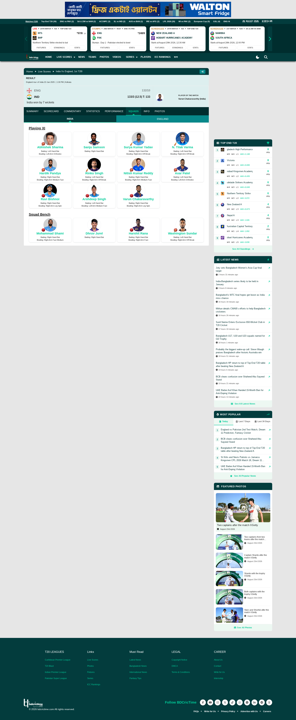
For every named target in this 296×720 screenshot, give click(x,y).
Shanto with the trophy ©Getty (254, 574)
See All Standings (241, 249)
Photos (104, 57)
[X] (225, 702)
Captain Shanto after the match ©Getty (255, 556)
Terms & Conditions (181, 672)
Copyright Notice (179, 660)
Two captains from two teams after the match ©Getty (254, 538)
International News (138, 672)
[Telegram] (262, 702)
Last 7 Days (244, 421)
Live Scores (44, 71)
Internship (218, 678)
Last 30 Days (263, 421)
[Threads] (269, 702)
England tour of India (35, 82)
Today (225, 421)
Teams (92, 57)
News (81, 57)
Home (48, 57)
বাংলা (176, 57)
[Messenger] (247, 702)
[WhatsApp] (240, 702)
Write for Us (219, 672)
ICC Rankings (163, 57)
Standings (59, 48)
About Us (218, 660)
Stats (77, 48)
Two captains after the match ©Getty (237, 525)
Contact (217, 666)
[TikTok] (232, 702)
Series (90, 678)
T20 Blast (49, 666)
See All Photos (244, 627)
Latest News (135, 660)
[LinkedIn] (254, 702)
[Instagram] (218, 702)
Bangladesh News (138, 666)
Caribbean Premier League (57, 660)
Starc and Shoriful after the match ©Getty (256, 611)
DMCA (175, 666)
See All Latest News (245, 404)
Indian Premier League (55, 672)
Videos (117, 57)
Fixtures (41, 48)
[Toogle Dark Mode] (257, 57)
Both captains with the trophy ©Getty (254, 592)
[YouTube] (210, 702)
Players (146, 57)
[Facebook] (203, 702)
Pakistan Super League (56, 678)
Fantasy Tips (135, 678)
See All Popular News (245, 476)
